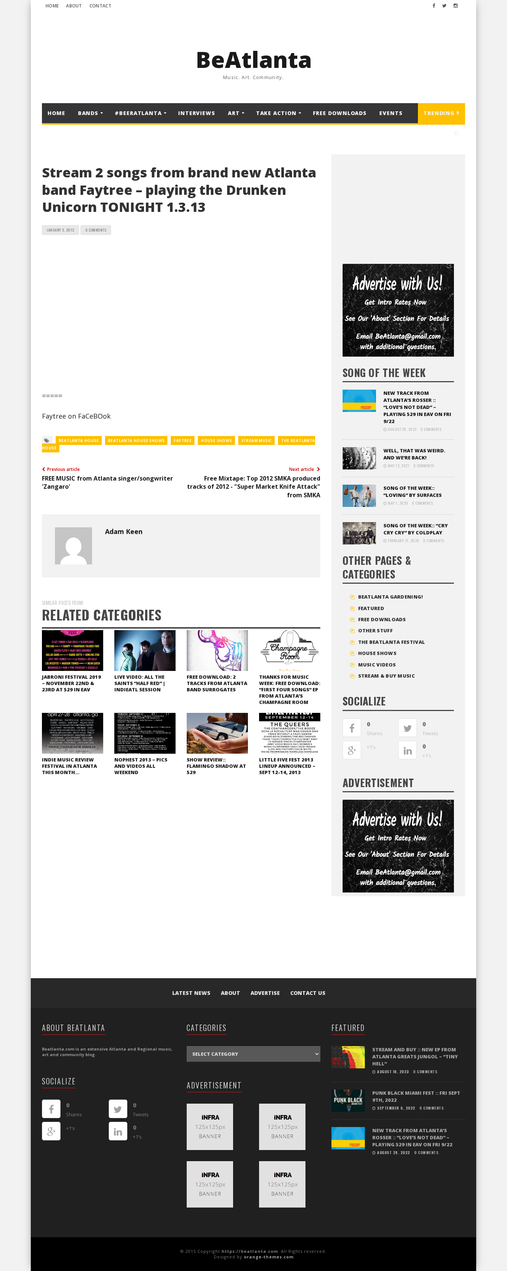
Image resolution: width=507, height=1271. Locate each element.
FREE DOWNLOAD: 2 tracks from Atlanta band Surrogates (217, 683)
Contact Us (308, 992)
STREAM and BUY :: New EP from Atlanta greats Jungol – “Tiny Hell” (415, 1056)
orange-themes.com (269, 1256)
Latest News (191, 992)
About (74, 6)
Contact (100, 6)
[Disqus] (181, 883)
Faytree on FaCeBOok (76, 416)
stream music (256, 440)
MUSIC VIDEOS (377, 664)
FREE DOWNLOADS (340, 113)
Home (52, 6)
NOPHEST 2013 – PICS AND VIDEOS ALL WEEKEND (140, 766)
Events (390, 113)
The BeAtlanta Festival (391, 642)
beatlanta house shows (136, 440)
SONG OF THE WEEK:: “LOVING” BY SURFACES (412, 491)
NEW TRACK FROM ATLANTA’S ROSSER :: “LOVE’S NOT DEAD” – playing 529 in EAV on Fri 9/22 (417, 407)
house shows (216, 440)
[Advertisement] (398, 206)
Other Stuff (375, 630)
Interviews (196, 113)
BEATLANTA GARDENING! (390, 596)
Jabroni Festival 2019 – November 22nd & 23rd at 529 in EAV (71, 683)
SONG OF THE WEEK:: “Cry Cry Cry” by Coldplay (415, 529)
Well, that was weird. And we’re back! (414, 454)
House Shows (377, 653)
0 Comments (95, 230)
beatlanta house (79, 440)
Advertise (265, 992)
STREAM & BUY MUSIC (386, 675)
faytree (183, 440)
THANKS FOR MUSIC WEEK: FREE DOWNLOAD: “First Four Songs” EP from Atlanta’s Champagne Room (289, 689)
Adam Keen (124, 531)
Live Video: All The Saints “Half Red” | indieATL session (139, 683)
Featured (371, 608)
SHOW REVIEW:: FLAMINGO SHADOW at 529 (216, 766)
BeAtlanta (254, 59)
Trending (440, 113)
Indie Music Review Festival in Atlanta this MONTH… (69, 766)
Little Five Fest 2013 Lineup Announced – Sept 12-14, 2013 (287, 766)
